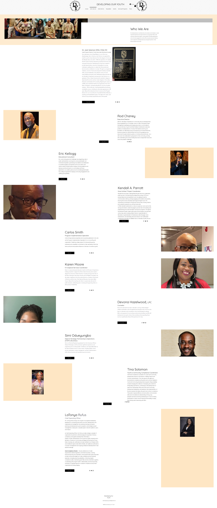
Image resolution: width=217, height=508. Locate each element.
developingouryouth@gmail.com (109, 500)
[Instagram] (119, 102)
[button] (135, 6)
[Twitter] (117, 102)
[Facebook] (115, 102)
